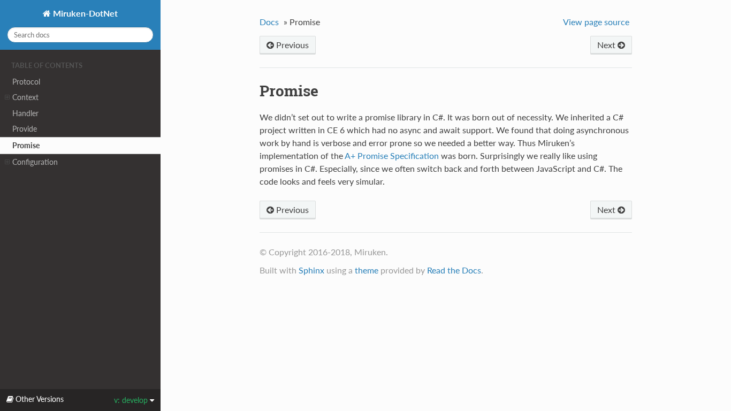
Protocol (26, 81)
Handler (25, 113)
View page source (596, 22)
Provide (24, 128)
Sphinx (311, 270)
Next (607, 45)
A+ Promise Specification (392, 155)
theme (366, 270)
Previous (291, 45)
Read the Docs (454, 270)
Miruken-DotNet (84, 13)
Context (25, 97)
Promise (26, 145)
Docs (269, 22)
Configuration (35, 161)
